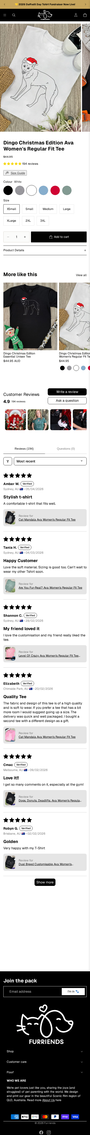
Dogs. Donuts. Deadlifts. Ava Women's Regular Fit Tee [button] (50, 800)
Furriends (49, 1123)
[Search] (13, 15)
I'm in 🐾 (73, 991)
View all (81, 275)
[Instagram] (48, 1132)
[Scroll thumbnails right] (81, 419)
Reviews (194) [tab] (24, 448)
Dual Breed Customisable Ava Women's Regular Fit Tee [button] (45, 864)
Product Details (13, 250)
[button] (12, 164)
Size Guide (18, 173)
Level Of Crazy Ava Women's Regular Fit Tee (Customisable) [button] (48, 656)
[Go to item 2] (38, 419)
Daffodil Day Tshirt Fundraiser (44, 4)
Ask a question (67, 400)
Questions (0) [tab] (66, 448)
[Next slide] (82, 327)
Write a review (67, 392)
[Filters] (7, 461)
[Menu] (5, 15)
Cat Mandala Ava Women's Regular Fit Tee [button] (47, 519)
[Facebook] (41, 1132)
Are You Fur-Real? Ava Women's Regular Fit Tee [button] (50, 587)
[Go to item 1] (15, 419)
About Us (48, 1100)
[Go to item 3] (60, 419)
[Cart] (85, 15)
